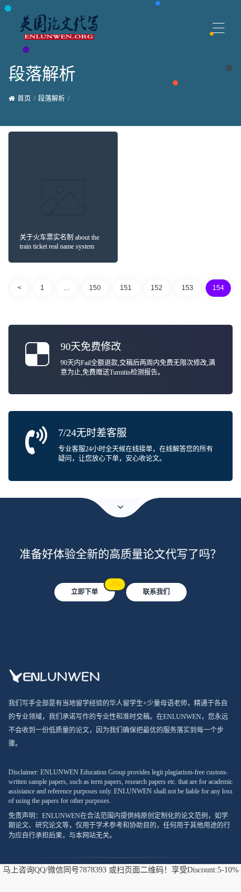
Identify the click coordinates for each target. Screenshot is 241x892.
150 (95, 288)
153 (187, 288)
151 (126, 288)
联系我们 (156, 592)
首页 (24, 98)
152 (157, 288)
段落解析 (51, 98)
